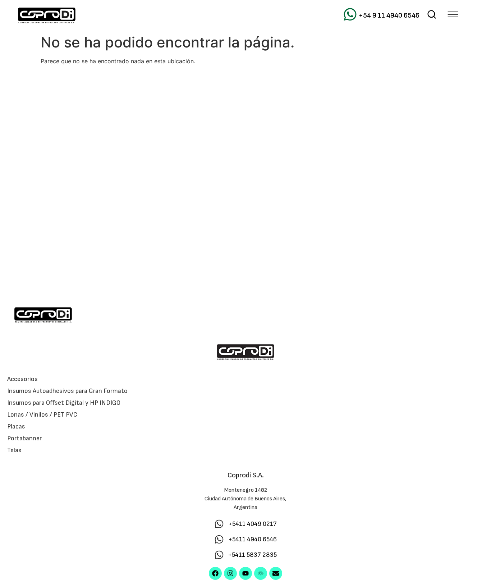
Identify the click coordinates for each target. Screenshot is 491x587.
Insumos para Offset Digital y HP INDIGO (63, 403)
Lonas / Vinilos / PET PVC (42, 414)
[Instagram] (230, 573)
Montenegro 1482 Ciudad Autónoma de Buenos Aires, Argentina (245, 499)
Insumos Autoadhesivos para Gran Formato (67, 391)
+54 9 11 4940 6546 (389, 15)
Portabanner (24, 438)
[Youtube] (245, 573)
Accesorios (22, 379)
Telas (14, 450)
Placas (16, 426)
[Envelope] (275, 573)
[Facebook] (215, 573)
